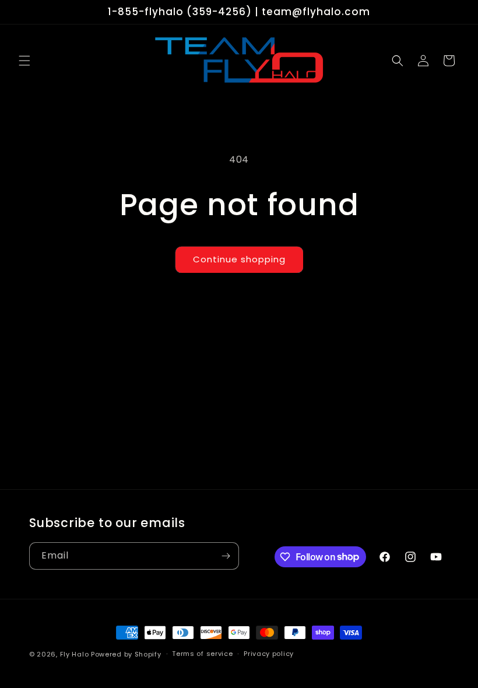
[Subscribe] (225, 556)
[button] (24, 60)
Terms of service (202, 653)
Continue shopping (239, 259)
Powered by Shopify (126, 654)
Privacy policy (269, 653)
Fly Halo (74, 654)
